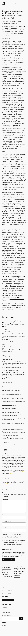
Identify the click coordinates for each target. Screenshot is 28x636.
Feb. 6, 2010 (5, 21)
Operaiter (5, 449)
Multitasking (14, 28)
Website (4, 528)
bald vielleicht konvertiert (17, 299)
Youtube (9, 159)
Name (4, 515)
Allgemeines (6, 23)
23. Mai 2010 (6, 478)
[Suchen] (21, 618)
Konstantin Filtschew (12, 3)
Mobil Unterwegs (13, 23)
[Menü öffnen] (25, 3)
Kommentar (5, 499)
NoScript (21, 210)
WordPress (10, 632)
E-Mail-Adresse (7, 521)
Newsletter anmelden (8, 600)
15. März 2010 (6, 450)
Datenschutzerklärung (14, 556)
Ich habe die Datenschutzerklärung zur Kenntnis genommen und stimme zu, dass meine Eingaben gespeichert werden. (14, 543)
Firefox (4, 212)
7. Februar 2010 (6, 331)
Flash (6, 28)
